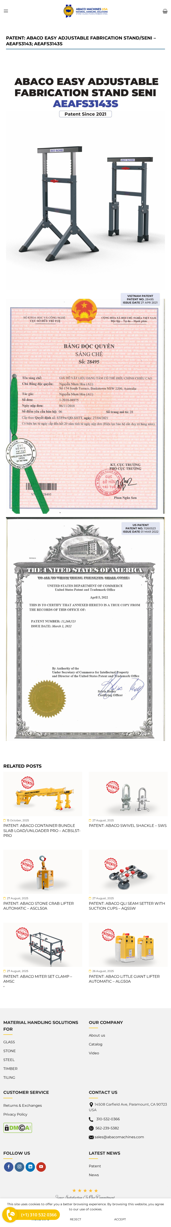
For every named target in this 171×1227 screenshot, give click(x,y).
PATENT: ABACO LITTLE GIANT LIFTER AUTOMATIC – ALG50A (124, 979)
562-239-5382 (107, 1128)
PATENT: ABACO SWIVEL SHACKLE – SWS (128, 825)
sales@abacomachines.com (119, 1137)
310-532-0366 (108, 1119)
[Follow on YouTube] (41, 1167)
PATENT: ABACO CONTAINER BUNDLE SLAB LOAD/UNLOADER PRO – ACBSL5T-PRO (42, 830)
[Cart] (165, 11)
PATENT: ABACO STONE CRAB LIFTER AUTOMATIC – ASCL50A (38, 906)
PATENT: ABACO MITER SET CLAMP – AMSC (37, 979)
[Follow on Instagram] (19, 1167)
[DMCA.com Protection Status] (17, 1127)
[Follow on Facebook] (8, 1167)
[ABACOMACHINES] (85, 11)
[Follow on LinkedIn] (30, 1167)
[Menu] (5, 11)
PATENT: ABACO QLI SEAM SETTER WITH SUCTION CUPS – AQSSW (127, 906)
